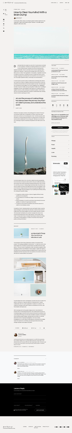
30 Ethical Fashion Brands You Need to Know (59, 96)
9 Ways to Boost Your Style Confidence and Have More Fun (59, 90)
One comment (62, 74)
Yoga (18, 9)
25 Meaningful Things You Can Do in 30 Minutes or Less (59, 71)
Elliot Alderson (20, 362)
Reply (18, 368)
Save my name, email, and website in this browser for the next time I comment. (21, 410)
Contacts (30, 426)
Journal (25, 426)
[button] (4, 2)
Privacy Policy (46, 426)
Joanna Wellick (19, 17)
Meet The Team (38, 426)
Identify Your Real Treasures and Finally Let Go (58, 83)
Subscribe (60, 127)
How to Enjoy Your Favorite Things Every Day (59, 77)
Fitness (15, 9)
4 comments (61, 68)
